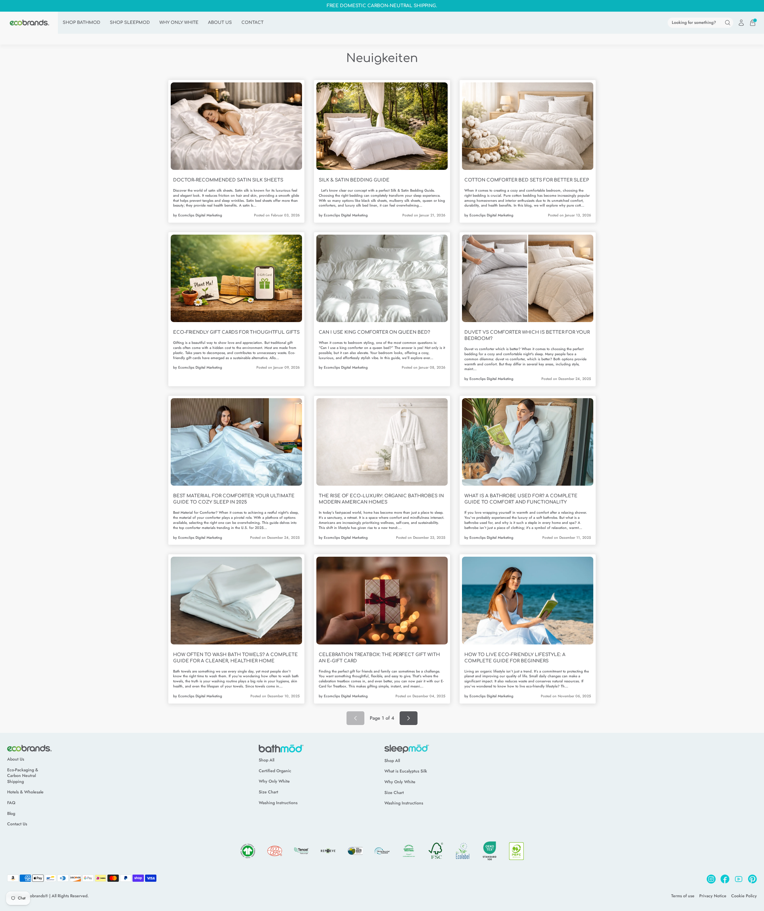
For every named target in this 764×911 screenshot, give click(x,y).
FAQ (11, 803)
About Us (15, 759)
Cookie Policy (744, 896)
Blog (11, 813)
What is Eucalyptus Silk (405, 771)
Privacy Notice (712, 896)
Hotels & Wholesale (25, 792)
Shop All (266, 760)
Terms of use (682, 896)
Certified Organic (275, 771)
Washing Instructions (278, 803)
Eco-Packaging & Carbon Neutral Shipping (22, 775)
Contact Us (17, 824)
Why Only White (274, 781)
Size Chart (268, 792)
